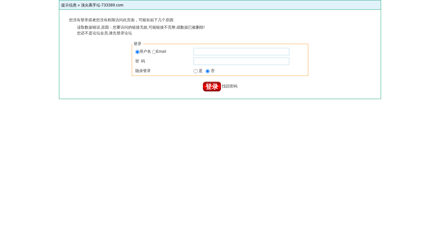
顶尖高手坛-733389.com (102, 5)
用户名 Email (152, 51)
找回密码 (229, 86)
